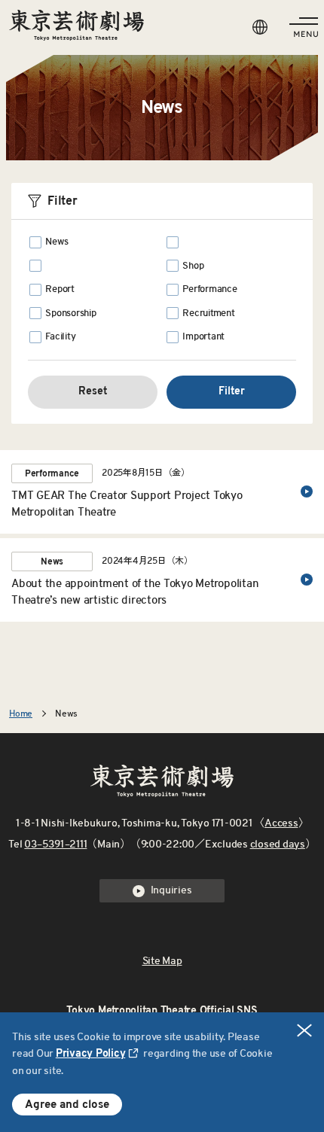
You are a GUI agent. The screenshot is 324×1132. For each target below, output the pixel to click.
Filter (232, 391)
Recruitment (208, 313)
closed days (277, 844)
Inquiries (171, 890)
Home (20, 713)
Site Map (162, 961)
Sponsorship (70, 313)
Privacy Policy (91, 1053)
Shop (192, 266)
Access (281, 823)
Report (60, 289)
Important (203, 337)
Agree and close (67, 1104)
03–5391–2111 (55, 844)
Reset (92, 391)
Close (304, 1030)
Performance (209, 289)
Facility (60, 337)
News (56, 242)
